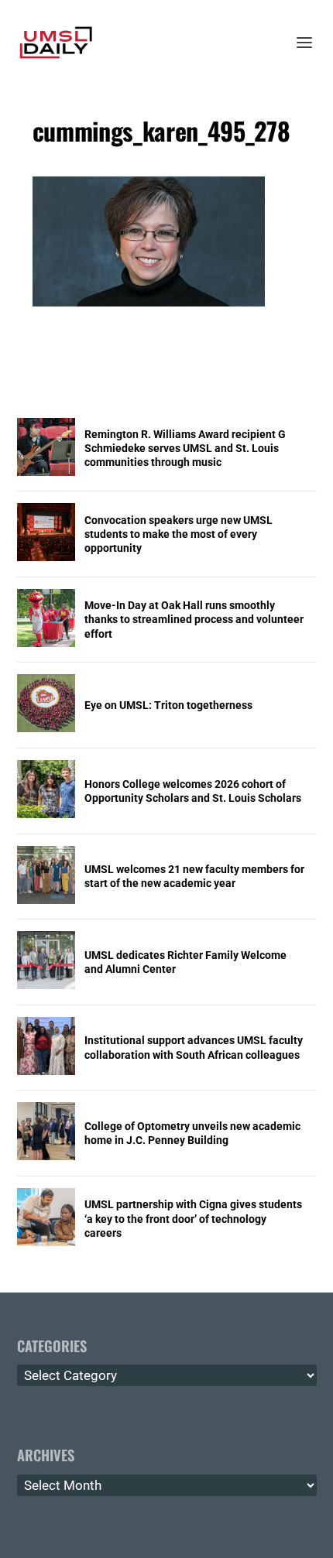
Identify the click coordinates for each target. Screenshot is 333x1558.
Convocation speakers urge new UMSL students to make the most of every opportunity (178, 534)
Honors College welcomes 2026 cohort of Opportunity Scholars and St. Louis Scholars (192, 791)
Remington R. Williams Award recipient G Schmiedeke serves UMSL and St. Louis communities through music (185, 448)
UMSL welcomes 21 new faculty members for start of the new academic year (194, 876)
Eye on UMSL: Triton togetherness (168, 705)
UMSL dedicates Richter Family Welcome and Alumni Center (185, 962)
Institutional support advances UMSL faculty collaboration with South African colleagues (193, 1047)
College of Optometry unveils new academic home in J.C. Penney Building (192, 1133)
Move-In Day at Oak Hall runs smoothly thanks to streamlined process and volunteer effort (194, 619)
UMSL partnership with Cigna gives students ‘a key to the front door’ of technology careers (193, 1218)
